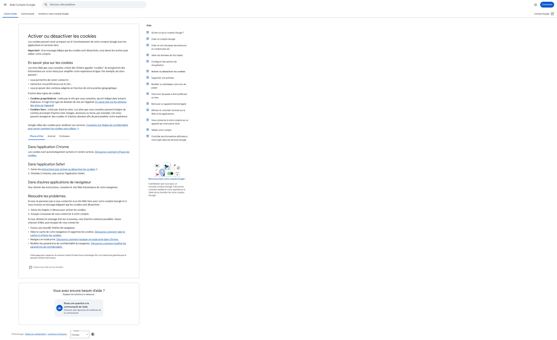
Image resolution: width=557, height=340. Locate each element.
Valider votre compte (161, 130)
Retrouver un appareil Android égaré (168, 104)
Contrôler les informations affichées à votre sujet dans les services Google (169, 138)
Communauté (27, 14)
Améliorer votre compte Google (53, 14)
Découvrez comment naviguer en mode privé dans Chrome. (87, 239)
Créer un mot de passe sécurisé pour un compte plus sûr (169, 47)
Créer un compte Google (163, 39)
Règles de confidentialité (35, 334)
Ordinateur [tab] (64, 136)
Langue (76, 331)
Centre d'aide (10, 14)
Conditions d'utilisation (57, 334)
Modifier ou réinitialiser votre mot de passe (168, 86)
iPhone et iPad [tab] (36, 136)
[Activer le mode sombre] (92, 334)
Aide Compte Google (22, 4)
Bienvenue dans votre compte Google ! (167, 179)
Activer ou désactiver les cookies (168, 71)
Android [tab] (51, 136)
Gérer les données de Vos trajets (167, 55)
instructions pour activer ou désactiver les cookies (68, 169)
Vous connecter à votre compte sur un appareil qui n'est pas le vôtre (169, 122)
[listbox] (79, 334)
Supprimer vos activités (162, 78)
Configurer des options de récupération (164, 63)
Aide (149, 25)
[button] (5, 4)
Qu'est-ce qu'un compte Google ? (167, 32)
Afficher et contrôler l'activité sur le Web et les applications (168, 112)
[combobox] (98, 4)
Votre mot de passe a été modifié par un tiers (169, 96)
